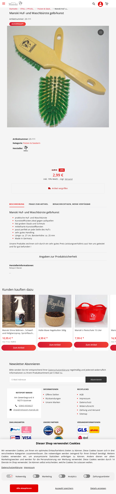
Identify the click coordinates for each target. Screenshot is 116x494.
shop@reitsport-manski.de (25, 409)
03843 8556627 (26, 405)
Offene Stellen (52, 394)
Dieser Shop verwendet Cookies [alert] (58, 443)
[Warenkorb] (106, 3)
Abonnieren (96, 379)
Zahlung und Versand (90, 410)
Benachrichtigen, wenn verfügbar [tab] (71, 204)
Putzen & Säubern (31, 143)
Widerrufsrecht (87, 406)
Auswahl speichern (64, 488)
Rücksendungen (53, 398)
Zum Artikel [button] (18, 347)
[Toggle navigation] (3, 2)
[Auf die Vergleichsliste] (101, 32)
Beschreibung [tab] (16, 204)
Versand (69, 179)
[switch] (9, 476)
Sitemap (83, 413)
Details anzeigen (98, 488)
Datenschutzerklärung (58, 369)
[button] (94, 4)
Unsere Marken (53, 402)
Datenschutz (85, 402)
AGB (81, 394)
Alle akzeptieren (24, 488)
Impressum (85, 398)
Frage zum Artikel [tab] (38, 204)
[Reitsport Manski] (15, 4)
